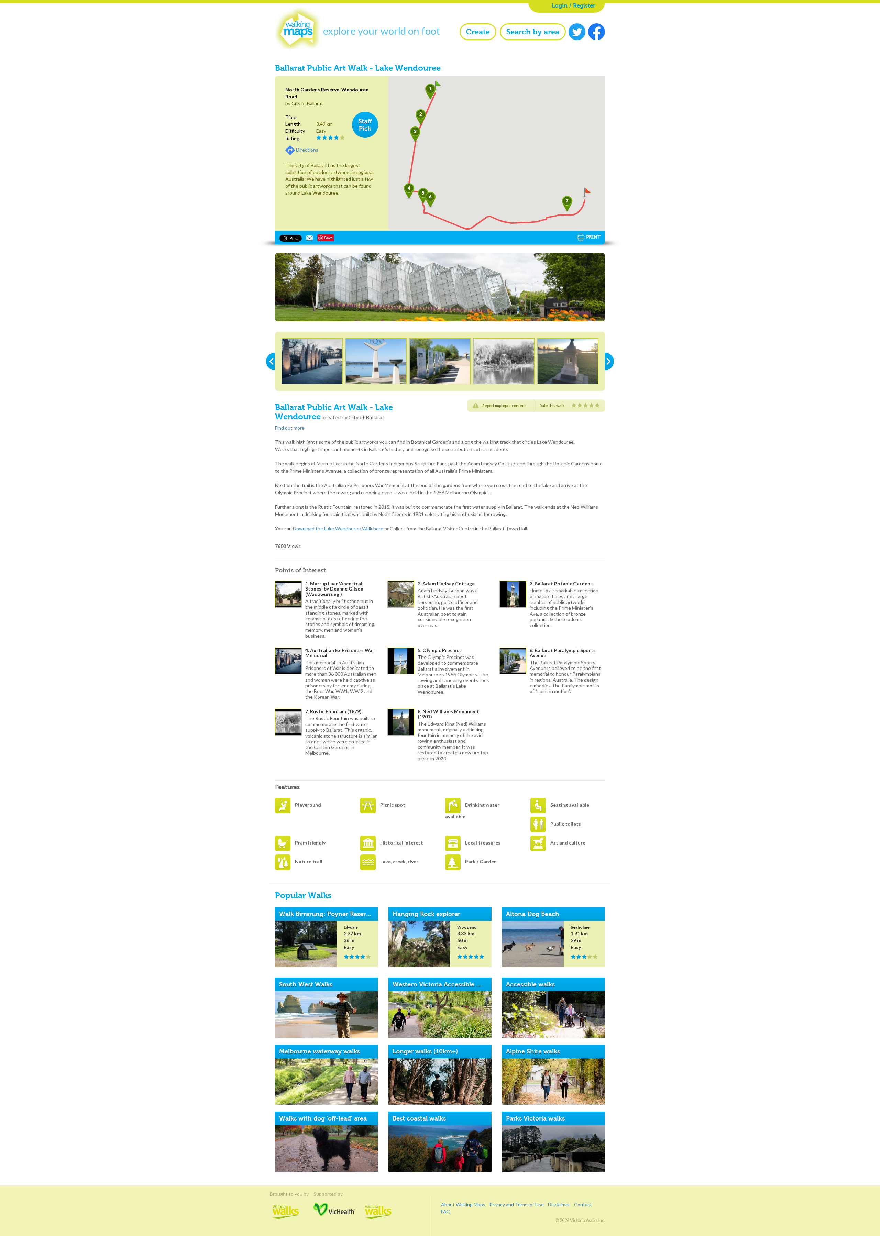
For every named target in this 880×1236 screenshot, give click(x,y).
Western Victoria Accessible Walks (443, 984)
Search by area (532, 31)
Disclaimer (559, 1204)
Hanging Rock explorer (426, 914)
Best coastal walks (419, 1118)
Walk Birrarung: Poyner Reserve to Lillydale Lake (350, 914)
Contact (583, 1204)
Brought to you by (285, 1194)
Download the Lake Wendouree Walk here (338, 528)
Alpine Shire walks (533, 1051)
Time (290, 117)
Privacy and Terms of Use (517, 1204)
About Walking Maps (463, 1204)
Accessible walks (530, 984)
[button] (430, 92)
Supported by (334, 1194)
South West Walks (305, 984)
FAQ (446, 1211)
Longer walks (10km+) (425, 1051)
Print (593, 237)
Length (293, 124)
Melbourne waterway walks (319, 1051)
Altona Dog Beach (532, 914)
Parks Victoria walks (535, 1118)
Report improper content (504, 405)
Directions (307, 150)
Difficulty (295, 131)
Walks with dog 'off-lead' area (323, 1118)
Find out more (290, 428)
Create (478, 31)
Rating (292, 138)
